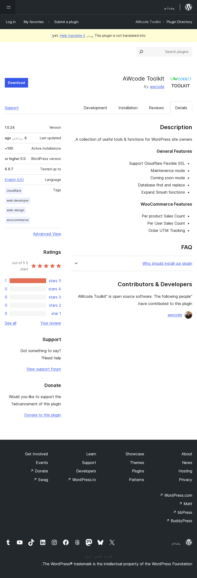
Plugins (138, 471)
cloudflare (14, 190)
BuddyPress (179, 520)
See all (10, 323)
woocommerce (18, 220)
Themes (137, 462)
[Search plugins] (141, 52)
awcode (157, 86)
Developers (86, 471)
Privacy (185, 479)
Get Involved (36, 453)
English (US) (14, 180)
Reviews (156, 107)
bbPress (182, 512)
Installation (128, 107)
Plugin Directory (179, 22)
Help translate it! (68, 35)
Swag (40, 479)
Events (42, 462)
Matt (185, 503)
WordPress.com (176, 495)
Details (181, 107)
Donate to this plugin (42, 415)
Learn (91, 453)
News (187, 462)
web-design (15, 210)
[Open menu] (7, 7)
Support (12, 107)
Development (95, 107)
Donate (39, 471)
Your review (50, 323)
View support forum (43, 369)
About (187, 453)
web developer (18, 200)
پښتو (176, 542)
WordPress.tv (82, 479)
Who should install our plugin (167, 263)
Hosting (185, 471)
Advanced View (47, 233)
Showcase (135, 453)
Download (16, 83)
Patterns (136, 479)
